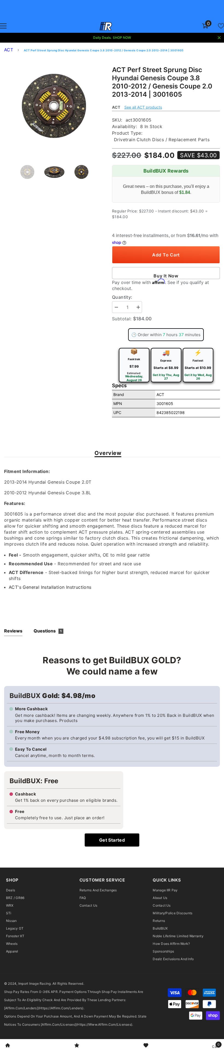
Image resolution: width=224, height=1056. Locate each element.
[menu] (3, 26)
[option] (54, 106)
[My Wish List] (221, 26)
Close (219, 38)
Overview (108, 453)
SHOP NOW (122, 38)
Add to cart (166, 255)
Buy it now (166, 276)
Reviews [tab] (13, 631)
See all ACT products (143, 107)
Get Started (112, 840)
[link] (7, 1046)
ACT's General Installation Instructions (50, 587)
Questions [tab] (48, 631)
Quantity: (122, 297)
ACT (8, 49)
